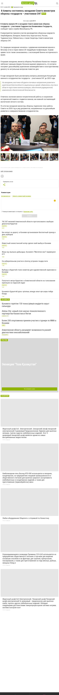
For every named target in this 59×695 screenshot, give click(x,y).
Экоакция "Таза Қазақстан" (19, 364)
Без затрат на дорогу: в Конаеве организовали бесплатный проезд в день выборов (28, 233)
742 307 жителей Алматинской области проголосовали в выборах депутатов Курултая (28, 222)
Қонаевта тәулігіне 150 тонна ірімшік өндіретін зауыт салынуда (25, 304)
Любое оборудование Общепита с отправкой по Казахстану (25, 518)
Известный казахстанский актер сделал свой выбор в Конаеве (26, 243)
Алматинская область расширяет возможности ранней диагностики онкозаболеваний (26, 331)
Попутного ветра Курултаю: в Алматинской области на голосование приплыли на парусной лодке (28, 282)
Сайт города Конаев (6, 171)
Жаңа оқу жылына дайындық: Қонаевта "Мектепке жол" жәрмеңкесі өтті (29, 253)
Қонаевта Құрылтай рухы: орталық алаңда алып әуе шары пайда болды (27, 292)
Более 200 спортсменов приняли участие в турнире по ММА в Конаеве (29, 321)
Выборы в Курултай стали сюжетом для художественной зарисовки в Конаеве (29, 271)
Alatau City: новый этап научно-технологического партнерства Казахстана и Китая (24, 312)
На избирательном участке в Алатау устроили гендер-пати (25, 261)
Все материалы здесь (29, 389)
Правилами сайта (28, 211)
